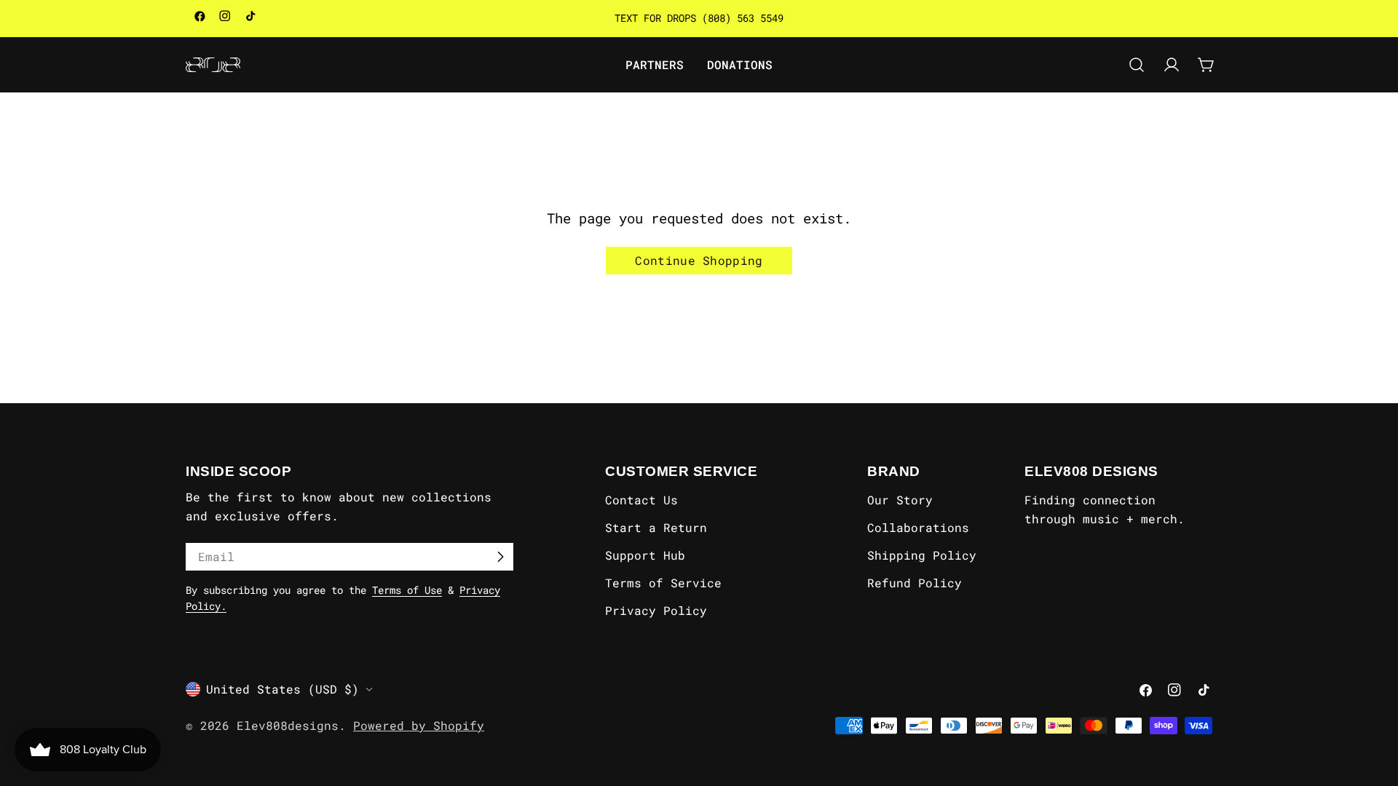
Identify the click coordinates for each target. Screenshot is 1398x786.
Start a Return (656, 527)
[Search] (1136, 64)
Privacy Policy (656, 610)
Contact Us (641, 499)
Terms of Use (407, 590)
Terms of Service (663, 582)
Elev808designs (288, 725)
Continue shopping (698, 260)
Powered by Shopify (418, 725)
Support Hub (645, 555)
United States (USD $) (282, 688)
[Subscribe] (500, 556)
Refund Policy (914, 582)
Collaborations (918, 527)
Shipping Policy (921, 555)
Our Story (900, 499)
